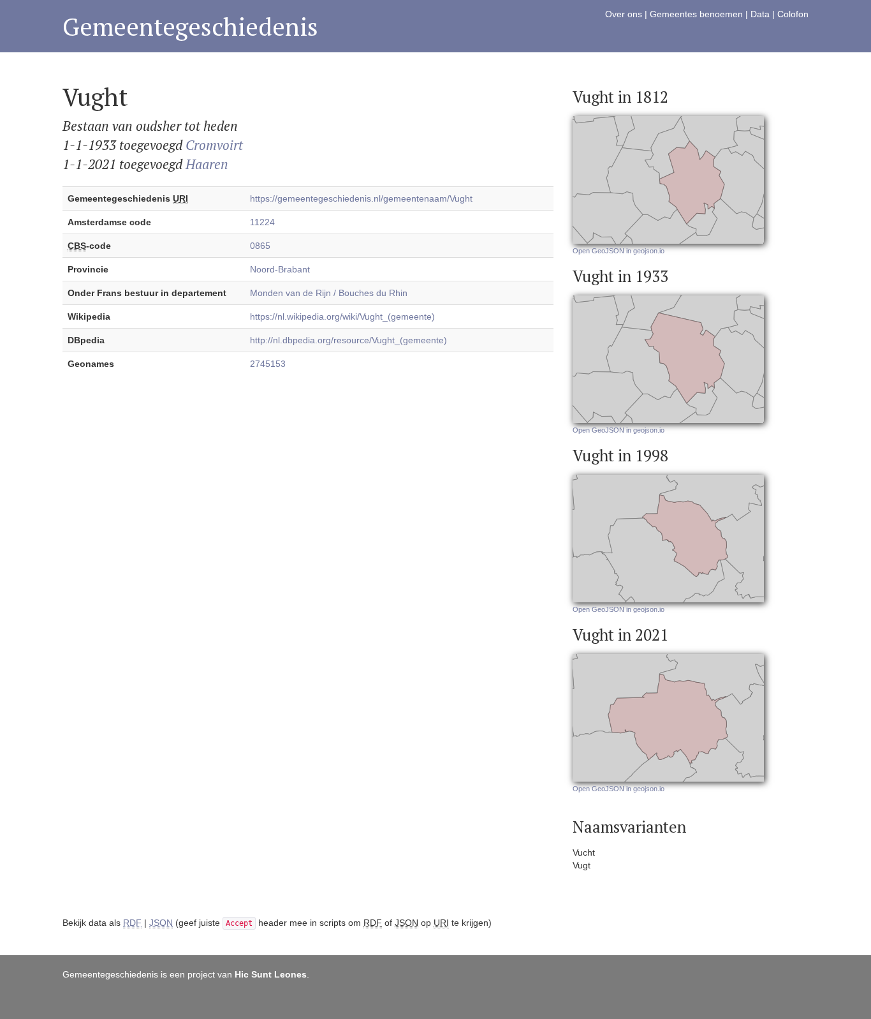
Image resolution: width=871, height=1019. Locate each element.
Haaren (207, 164)
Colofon (793, 14)
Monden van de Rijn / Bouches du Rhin (328, 293)
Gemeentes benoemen (696, 14)
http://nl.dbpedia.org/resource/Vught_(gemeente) (348, 340)
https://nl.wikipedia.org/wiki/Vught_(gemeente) (342, 316)
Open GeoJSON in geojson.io (618, 251)
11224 (262, 222)
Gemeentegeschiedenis (190, 26)
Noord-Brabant (280, 269)
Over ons (623, 14)
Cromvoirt (214, 145)
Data (760, 14)
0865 (260, 246)
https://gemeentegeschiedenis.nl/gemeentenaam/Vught (361, 198)
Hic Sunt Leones (271, 974)
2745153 (268, 364)
